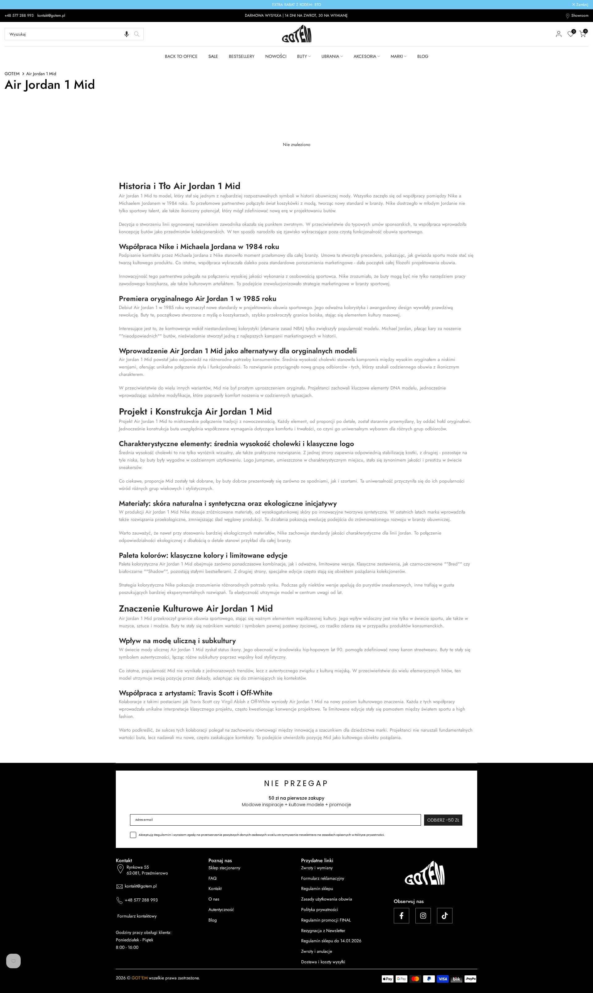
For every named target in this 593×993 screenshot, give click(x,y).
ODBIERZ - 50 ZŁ (296, 534)
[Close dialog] (383, 404)
